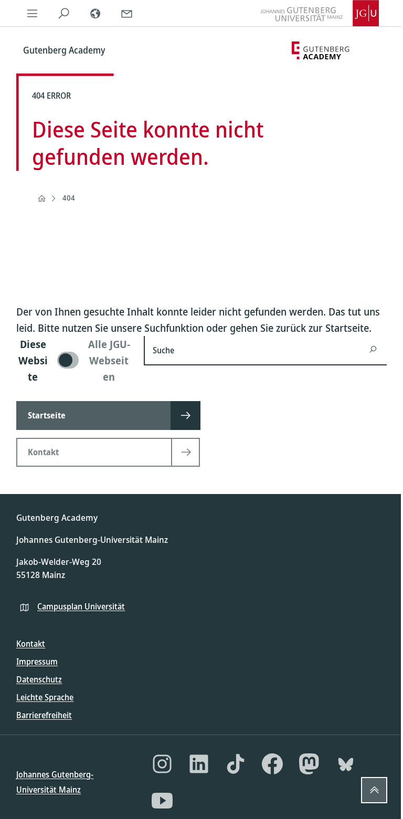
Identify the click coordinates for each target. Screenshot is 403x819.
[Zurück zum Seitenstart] (374, 790)
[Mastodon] (309, 763)
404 (68, 198)
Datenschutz (39, 679)
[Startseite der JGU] (319, 13)
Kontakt (30, 643)
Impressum (37, 661)
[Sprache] (95, 13)
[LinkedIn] (198, 763)
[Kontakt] (126, 13)
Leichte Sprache (44, 697)
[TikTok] (235, 763)
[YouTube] (162, 800)
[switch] (73, 360)
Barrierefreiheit (44, 715)
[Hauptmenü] (32, 13)
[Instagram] (162, 763)
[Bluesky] (345, 763)
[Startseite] (41, 198)
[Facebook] (272, 763)
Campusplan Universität (81, 606)
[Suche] (63, 13)
